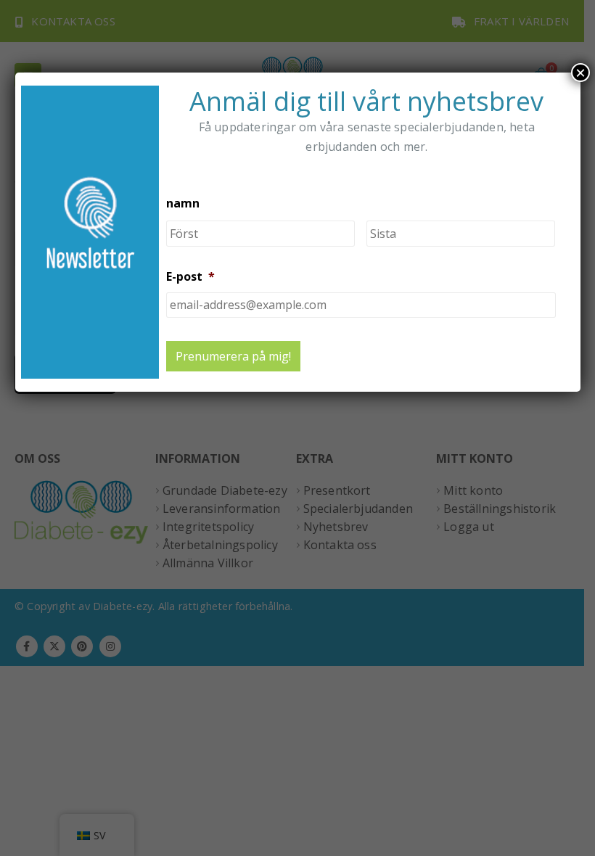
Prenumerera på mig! (233, 356)
